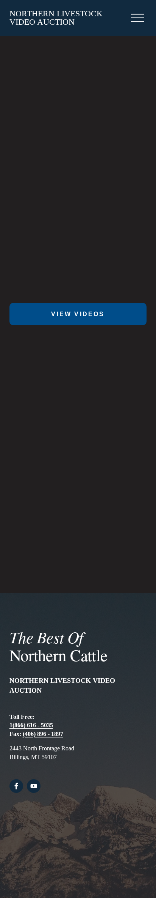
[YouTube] (34, 786)
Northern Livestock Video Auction (56, 18)
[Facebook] (16, 786)
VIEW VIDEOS (78, 314)
